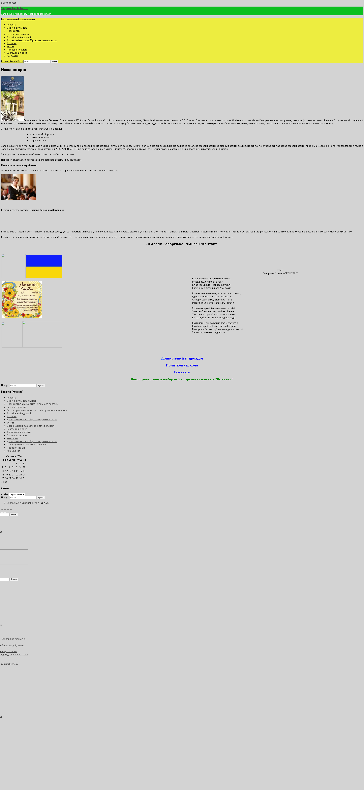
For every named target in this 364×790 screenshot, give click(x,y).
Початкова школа (182, 365)
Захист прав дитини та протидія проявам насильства (37, 410)
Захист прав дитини (18, 34)
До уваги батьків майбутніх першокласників (32, 40)
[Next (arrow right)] (5, 512)
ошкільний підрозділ (183, 358)
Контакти (12, 55)
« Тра (4, 481)
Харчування (13, 450)
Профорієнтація (16, 447)
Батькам (11, 43)
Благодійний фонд (17, 52)
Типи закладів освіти (19, 432)
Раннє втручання (16, 407)
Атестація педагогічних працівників (27, 444)
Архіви (5, 494)
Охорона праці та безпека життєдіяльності (31, 425)
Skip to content (9, 2)
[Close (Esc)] (2, 509)
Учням (10, 46)
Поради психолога (17, 49)
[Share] (5, 509)
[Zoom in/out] (11, 509)
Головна (11, 24)
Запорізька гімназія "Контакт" (14, 8)
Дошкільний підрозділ (19, 37)
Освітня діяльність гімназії (21, 400)
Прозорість (13, 30)
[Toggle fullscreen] (8, 509)
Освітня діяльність (17, 27)
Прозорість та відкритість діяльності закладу (32, 403)
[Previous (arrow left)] (2, 512)
